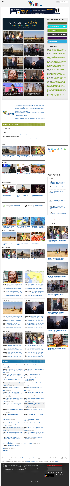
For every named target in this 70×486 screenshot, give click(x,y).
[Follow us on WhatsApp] (58, 473)
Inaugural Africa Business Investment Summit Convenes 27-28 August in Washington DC (22, 137)
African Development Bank (57, 23)
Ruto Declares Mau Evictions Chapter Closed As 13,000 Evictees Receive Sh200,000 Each (56, 90)
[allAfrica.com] (8, 113)
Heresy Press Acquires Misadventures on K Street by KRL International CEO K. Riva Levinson (23, 130)
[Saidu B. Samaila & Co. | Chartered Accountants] (35, 11)
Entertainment (6, 182)
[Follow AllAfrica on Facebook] (49, 149)
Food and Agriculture (8, 230)
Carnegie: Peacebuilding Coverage (58, 26)
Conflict (4, 144)
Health (4, 215)
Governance (5, 247)
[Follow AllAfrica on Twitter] (52, 149)
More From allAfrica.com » (38, 120)
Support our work (51, 465)
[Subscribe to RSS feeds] (53, 151)
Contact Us (40, 479)
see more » (5, 450)
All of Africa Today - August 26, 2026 (56, 53)
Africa (4, 270)
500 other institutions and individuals (39, 457)
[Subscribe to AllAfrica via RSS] (61, 473)
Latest (50, 223)
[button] (54, 219)
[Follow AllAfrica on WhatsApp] (65, 149)
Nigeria (51, 178)
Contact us (56, 461)
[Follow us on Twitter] (51, 473)
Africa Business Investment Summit (10, 136)
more (65, 98)
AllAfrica (35, 3)
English (58, 1)
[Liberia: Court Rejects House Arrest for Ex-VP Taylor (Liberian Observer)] (34, 338)
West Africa (27, 331)
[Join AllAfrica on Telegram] (55, 149)
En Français (63, 1)
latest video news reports (37, 205)
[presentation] (65, 175)
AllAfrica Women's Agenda (56, 38)
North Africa (27, 300)
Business (4, 162)
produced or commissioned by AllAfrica (32, 461)
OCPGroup (52, 30)
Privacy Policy (33, 479)
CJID (4, 132)
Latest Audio (6, 204)
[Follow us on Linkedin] (56, 473)
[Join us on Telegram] (53, 473)
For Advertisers (51, 467)
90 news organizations (25, 457)
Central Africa (28, 270)
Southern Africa (6, 331)
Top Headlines (52, 46)
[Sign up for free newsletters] (50, 151)
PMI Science (53, 42)
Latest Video (28, 204)
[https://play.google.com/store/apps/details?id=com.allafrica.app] (49, 476)
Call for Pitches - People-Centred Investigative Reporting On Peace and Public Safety (21, 133)
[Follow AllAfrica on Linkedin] (61, 149)
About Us (46, 479)
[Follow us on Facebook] (48, 473)
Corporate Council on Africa (57, 34)
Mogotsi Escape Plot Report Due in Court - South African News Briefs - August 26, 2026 (56, 57)
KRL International (6, 128)
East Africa (5, 300)
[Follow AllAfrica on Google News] (58, 149)
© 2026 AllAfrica (25, 479)
